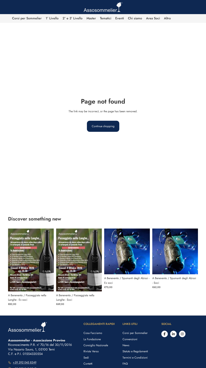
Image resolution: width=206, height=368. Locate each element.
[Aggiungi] (47, 285)
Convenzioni (130, 339)
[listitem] (167, 18)
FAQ (125, 364)
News (126, 345)
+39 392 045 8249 (24, 362)
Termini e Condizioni (135, 358)
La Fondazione (92, 339)
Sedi (86, 358)
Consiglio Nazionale (95, 345)
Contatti (88, 364)
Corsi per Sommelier (135, 333)
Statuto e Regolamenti (135, 351)
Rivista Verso (91, 351)
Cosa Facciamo (92, 333)
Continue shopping (103, 126)
